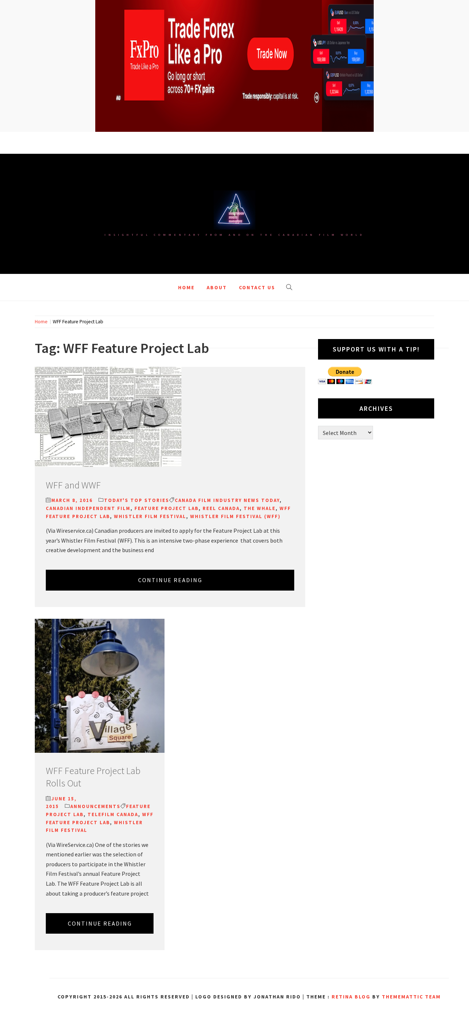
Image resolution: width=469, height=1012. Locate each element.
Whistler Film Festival (150, 516)
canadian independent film (88, 508)
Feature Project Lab (166, 508)
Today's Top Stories (136, 500)
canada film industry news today (227, 500)
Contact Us (257, 287)
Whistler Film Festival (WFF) (235, 516)
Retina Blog (351, 996)
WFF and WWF (73, 485)
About (217, 287)
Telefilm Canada (113, 814)
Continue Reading (170, 580)
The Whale (260, 508)
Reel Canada (221, 508)
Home (186, 287)
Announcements (95, 806)
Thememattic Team (411, 996)
